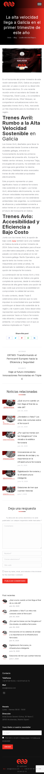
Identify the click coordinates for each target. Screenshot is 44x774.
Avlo (14, 241)
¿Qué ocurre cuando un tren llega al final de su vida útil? (28, 404)
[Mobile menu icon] (39, 4)
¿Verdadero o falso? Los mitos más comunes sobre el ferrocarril (29, 420)
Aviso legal (25, 738)
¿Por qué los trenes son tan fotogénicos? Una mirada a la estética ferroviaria (28, 438)
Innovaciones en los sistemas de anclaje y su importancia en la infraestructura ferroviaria (29, 457)
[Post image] (8, 404)
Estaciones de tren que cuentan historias (28, 489)
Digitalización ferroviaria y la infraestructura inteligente (29, 474)
